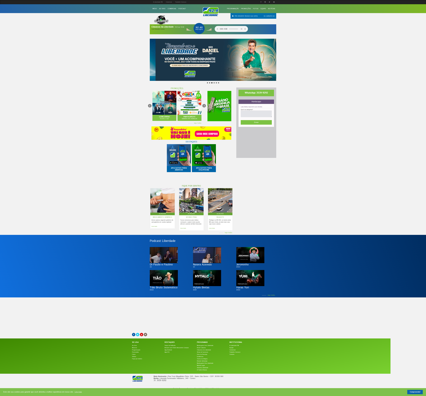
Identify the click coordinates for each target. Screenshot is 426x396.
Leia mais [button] (78, 392)
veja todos (197, 123)
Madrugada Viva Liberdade (205, 345)
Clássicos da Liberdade (204, 350)
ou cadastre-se (269, 16)
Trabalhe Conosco (180, 2)
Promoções (246, 9)
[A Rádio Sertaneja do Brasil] (219, 106)
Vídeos (134, 357)
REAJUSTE (220, 217)
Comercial (169, 2)
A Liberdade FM (158, 2)
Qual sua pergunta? (247, 110)
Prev (150, 106)
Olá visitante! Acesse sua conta (246, 16)
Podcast (182, 9)
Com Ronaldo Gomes (158, 29)
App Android (168, 350)
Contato (231, 354)
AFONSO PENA (191, 217)
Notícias (271, 9)
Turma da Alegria (202, 359)
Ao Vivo (162, 9)
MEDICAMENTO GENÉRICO (162, 217)
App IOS (167, 352)
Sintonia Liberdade (202, 368)
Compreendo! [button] (415, 392)
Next (204, 106)
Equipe (263, 9)
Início (155, 9)
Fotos (255, 9)
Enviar (256, 122)
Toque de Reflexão (170, 345)
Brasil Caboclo (201, 348)
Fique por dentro (137, 359)
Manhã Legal (201, 365)
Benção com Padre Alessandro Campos (177, 348)
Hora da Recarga (202, 354)
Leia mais (154, 226)
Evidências (200, 357)
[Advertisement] (256, 142)
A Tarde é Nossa (202, 370)
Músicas (134, 348)
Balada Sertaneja (202, 361)
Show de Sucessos (202, 352)
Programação (233, 9)
